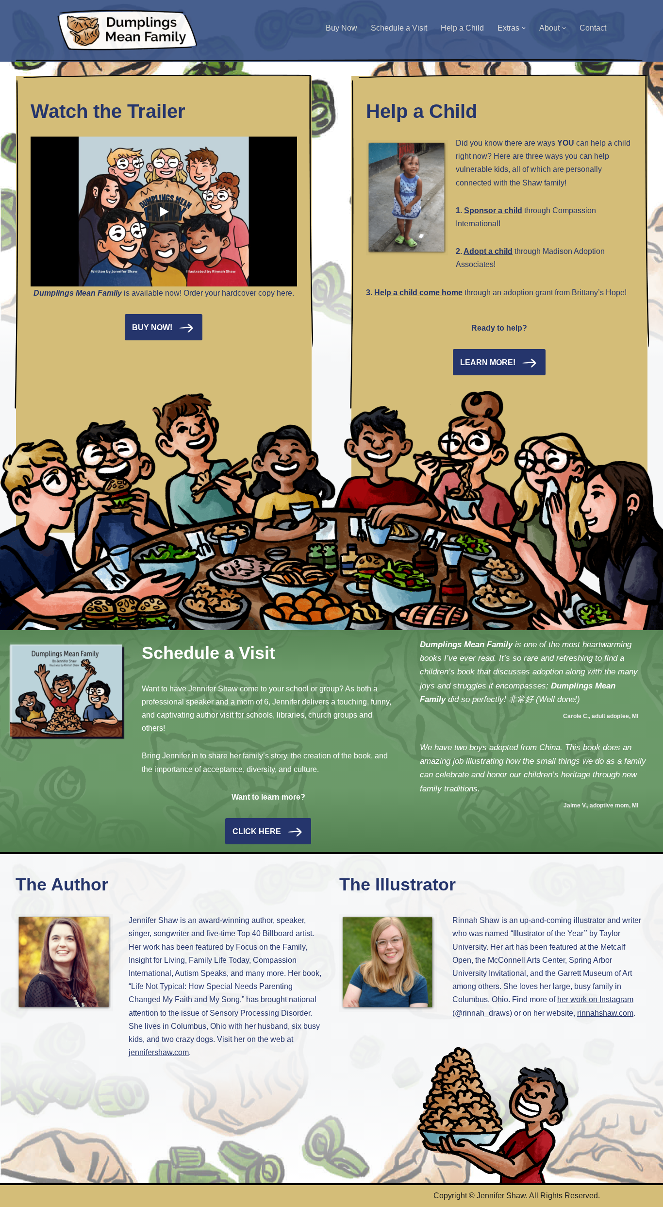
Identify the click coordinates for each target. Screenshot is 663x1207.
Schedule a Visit (399, 28)
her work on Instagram (595, 999)
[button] (524, 28)
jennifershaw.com (159, 1052)
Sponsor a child (493, 210)
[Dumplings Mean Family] (127, 30)
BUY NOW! (152, 327)
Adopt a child (488, 251)
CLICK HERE (256, 831)
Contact (593, 28)
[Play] (163, 211)
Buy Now (341, 28)
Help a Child (462, 28)
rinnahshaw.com (605, 1013)
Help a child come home (418, 292)
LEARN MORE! (487, 362)
